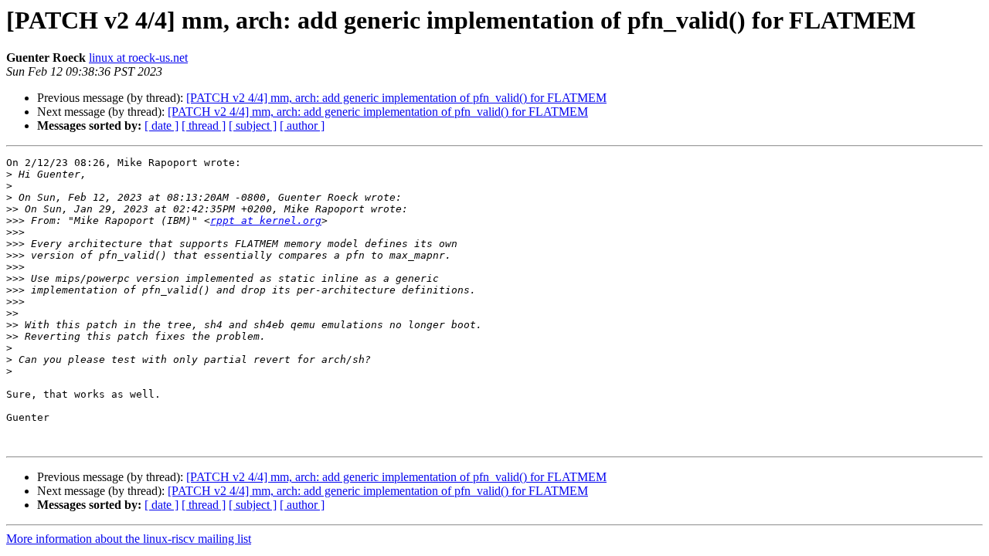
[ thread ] (204, 125)
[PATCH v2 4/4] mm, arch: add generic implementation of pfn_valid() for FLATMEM (396, 97)
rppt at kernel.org (265, 220)
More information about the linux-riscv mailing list (128, 538)
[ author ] (302, 125)
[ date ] (161, 125)
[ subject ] (253, 125)
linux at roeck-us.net (138, 57)
